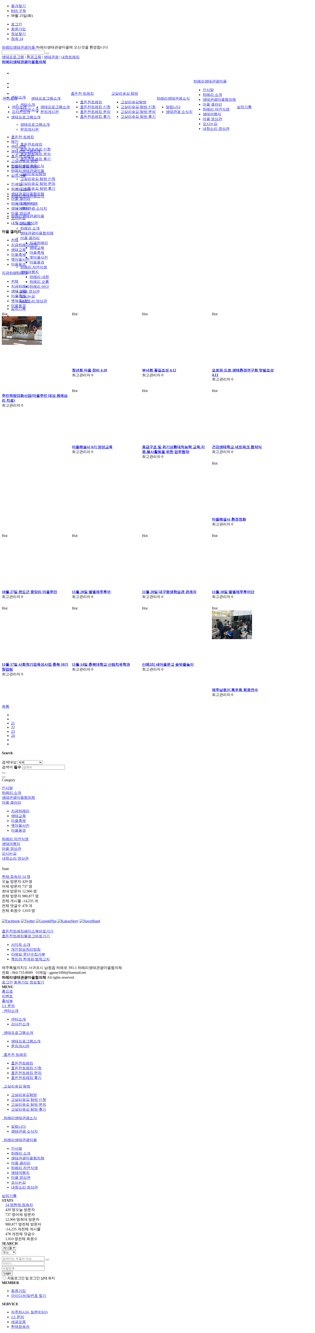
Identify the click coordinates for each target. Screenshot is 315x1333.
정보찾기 (18, 34)
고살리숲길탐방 (33, 174)
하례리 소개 (30, 228)
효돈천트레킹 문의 (35, 154)
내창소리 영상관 (33, 301)
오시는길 (27, 296)
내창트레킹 (70, 57)
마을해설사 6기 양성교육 (92, 447)
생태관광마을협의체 (36, 233)
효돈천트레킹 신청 (95, 107)
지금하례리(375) (24, 245)
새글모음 (18, 1322)
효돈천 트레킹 (22, 137)
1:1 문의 (17, 1317)
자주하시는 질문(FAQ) (29, 1312)
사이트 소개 (20, 945)
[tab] (157, 1010)
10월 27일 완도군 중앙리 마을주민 (29, 592)
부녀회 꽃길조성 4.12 (159, 370)
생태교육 (37, 248)
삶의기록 (18, 309)
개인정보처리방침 (26, 949)
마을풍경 (37, 262)
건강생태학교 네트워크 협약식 (237, 447)
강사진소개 (21, 112)
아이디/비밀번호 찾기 (28, 1296)
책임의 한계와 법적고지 (30, 959)
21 (13, 723)
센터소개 (18, 97)
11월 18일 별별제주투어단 (233, 592)
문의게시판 (29, 129)
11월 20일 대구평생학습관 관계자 (169, 592)
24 (13, 736)
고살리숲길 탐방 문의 (37, 184)
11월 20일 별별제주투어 (91, 592)
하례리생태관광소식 (173, 98)
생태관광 (51, 57)
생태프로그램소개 (26, 117)
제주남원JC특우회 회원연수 (235, 690)
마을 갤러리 (30, 238)
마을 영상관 (30, 291)
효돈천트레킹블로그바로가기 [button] (26, 936)
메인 (14, 142)
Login (7, 1273)
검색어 (11, 767)
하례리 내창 (39, 277)
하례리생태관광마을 (19, 47)
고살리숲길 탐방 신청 (37, 179)
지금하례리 (39, 243)
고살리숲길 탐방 (124, 93)
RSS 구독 (18, 11)
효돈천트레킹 (31, 144)
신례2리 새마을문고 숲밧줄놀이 (168, 664)
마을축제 (37, 252)
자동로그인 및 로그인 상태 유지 (30, 1278)
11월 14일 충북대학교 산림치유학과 (101, 664)
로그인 (16, 24)
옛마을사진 (39, 257)
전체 (14, 240)
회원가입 (18, 29)
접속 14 (17, 39)
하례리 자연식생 (33, 267)
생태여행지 (29, 272)
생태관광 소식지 (33, 208)
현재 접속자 (16, 877)
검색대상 (9, 762)
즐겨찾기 (18, 6)
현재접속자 (20, 1327)
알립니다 (173, 107)
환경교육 (34, 57)
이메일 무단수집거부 (28, 954)
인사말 (208, 90)
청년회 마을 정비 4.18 (89, 370)
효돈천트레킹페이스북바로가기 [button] (27, 931)
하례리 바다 (39, 286)
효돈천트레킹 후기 (95, 117)
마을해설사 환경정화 (229, 519)
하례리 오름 (39, 282)
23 (13, 731)
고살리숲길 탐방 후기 (37, 188)
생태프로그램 (13, 57)
